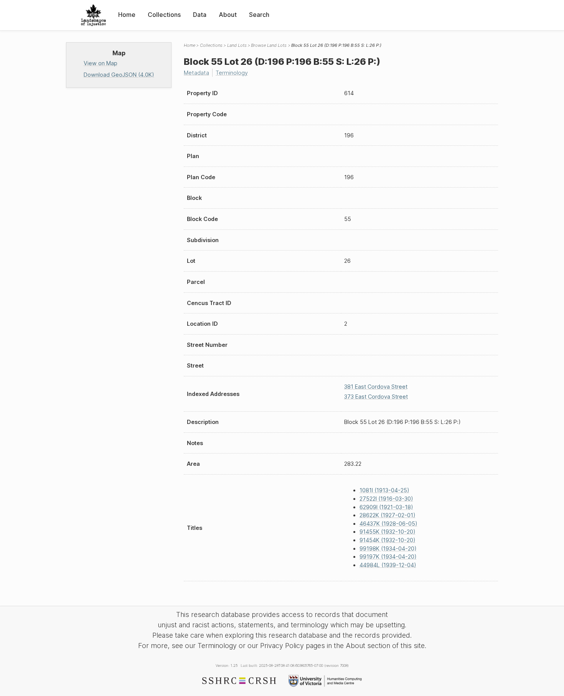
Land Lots (237, 45)
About (228, 14)
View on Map (100, 63)
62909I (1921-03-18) (386, 507)
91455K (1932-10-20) (388, 531)
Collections (164, 14)
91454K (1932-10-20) (388, 540)
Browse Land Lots (269, 45)
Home (126, 14)
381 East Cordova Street (375, 386)
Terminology (232, 72)
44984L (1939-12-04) (388, 565)
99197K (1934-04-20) (388, 556)
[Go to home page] (93, 15)
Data (199, 14)
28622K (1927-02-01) (388, 515)
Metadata (196, 72)
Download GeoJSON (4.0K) (119, 74)
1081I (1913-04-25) (384, 490)
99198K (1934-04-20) (388, 548)
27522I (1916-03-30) (386, 498)
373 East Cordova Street (376, 396)
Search (259, 14)
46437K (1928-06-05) (388, 523)
